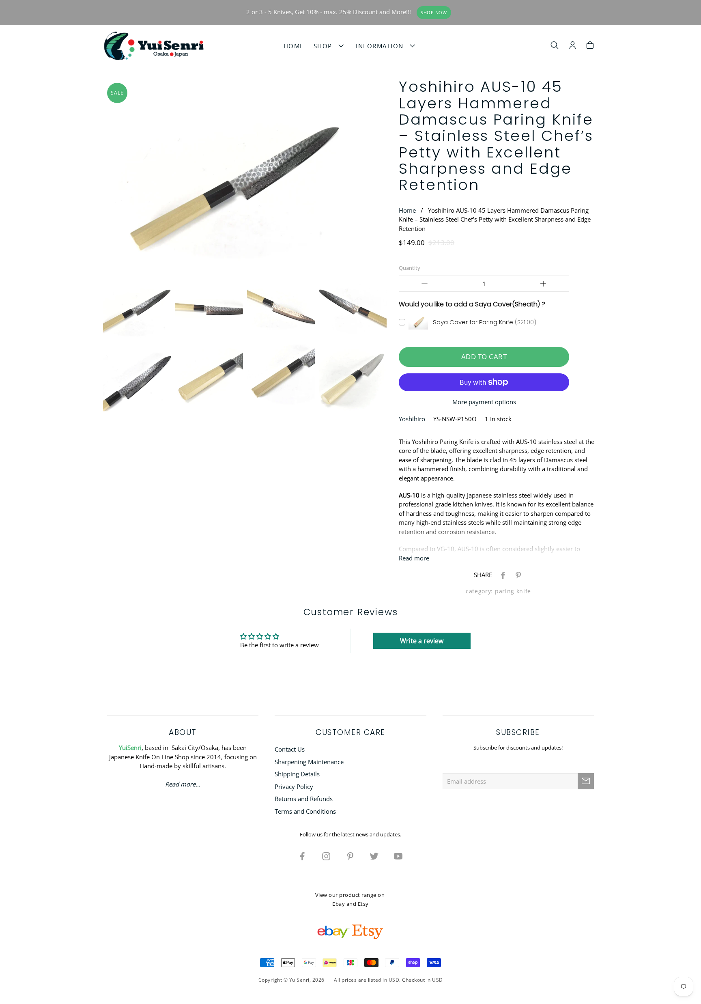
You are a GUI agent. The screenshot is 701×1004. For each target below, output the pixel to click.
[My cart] (590, 46)
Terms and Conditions (305, 811)
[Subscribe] (586, 781)
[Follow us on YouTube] (398, 856)
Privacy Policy (294, 786)
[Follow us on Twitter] (374, 856)
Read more (414, 558)
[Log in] (572, 46)
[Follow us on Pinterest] (350, 856)
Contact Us (290, 749)
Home (407, 210)
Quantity (409, 267)
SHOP (325, 46)
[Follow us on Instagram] (326, 856)
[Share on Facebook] (501, 575)
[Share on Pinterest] (517, 575)
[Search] (555, 46)
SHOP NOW (434, 12)
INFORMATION (382, 46)
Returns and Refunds (304, 799)
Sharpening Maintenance (309, 762)
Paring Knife (513, 591)
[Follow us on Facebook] (302, 856)
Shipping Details (297, 774)
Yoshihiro (412, 419)
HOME (294, 46)
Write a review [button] (421, 640)
